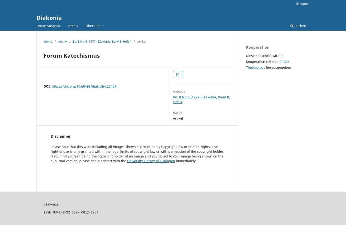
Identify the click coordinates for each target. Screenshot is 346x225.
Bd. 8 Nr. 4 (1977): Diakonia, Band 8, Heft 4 (102, 41)
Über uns (93, 26)
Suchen (300, 26)
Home (48, 41)
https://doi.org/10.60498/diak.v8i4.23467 (84, 86)
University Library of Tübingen (151, 161)
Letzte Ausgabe (48, 26)
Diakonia (49, 17)
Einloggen (302, 3)
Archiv (73, 26)
